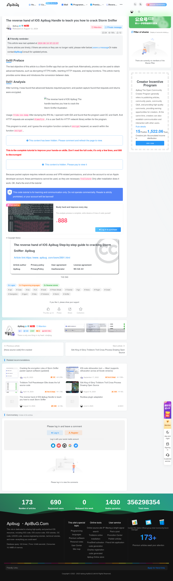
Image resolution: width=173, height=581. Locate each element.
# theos (87, 289)
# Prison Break (55, 289)
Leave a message (100, 47)
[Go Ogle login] (70, 445)
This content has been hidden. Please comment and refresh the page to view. (65, 140)
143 (26, 331)
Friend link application (115, 542)
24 (106, 32)
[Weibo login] (59, 445)
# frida (34, 294)
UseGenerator (58, 268)
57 (33, 331)
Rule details (141, 126)
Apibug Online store (95, 557)
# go (78, 289)
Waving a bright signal (114, 527)
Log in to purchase (109, 229)
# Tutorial (69, 289)
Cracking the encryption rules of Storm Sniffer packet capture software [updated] (39, 369)
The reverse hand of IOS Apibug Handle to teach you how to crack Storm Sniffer (61, 20)
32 (39, 331)
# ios (27, 289)
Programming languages (30, 285)
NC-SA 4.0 (78, 268)
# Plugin (97, 289)
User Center (76, 545)
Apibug (16, 25)
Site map (76, 549)
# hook (43, 289)
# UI (35, 289)
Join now (150, 143)
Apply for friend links (156, 567)
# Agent (25, 294)
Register (74, 432)
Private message (114, 27)
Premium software (76, 538)
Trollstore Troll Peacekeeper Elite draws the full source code (40, 383)
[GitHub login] (64, 445)
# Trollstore (45, 294)
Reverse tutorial (52, 285)
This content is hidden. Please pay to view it (65, 164)
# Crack (107, 289)
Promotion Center (114, 535)
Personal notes (76, 541)
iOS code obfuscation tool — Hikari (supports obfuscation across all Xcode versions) (99, 369)
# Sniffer (66, 294)
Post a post (115, 531)
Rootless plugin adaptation (91, 397)
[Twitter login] (76, 445)
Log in (56, 432)
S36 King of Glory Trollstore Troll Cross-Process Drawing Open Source (100, 383)
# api (10, 289)
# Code (19, 289)
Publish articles (114, 538)
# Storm (56, 294)
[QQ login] (53, 445)
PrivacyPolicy (37, 268)
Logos (12, 285)
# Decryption (13, 294)
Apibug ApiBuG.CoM (88, 573)
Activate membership (157, 4)
